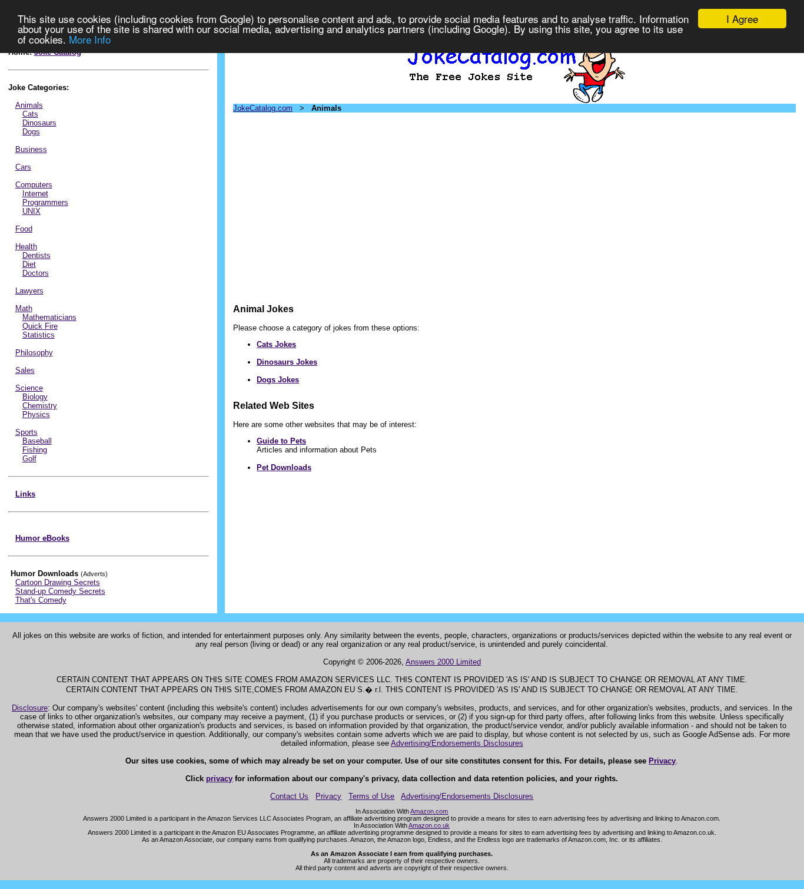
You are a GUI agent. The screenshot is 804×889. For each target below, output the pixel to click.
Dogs (31, 131)
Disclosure (30, 707)
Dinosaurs (39, 122)
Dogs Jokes (278, 379)
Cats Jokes (276, 344)
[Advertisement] (514, 203)
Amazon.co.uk (429, 825)
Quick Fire (40, 326)
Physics (36, 414)
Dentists (36, 255)
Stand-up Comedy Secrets (60, 591)
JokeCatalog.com (263, 108)
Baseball (37, 441)
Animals (29, 105)
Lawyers (29, 290)
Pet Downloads (284, 467)
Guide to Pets (281, 441)
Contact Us (289, 796)
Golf (29, 458)
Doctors (35, 273)
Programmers (45, 202)
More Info (90, 39)
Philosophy (34, 352)
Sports (26, 432)
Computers (33, 184)
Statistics (38, 335)
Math (23, 308)
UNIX (31, 211)
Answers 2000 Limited (443, 661)
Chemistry (39, 405)
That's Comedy (41, 600)
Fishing (34, 449)
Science (29, 388)
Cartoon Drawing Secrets (57, 582)
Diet (29, 264)
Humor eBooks (42, 538)
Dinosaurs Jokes (287, 362)
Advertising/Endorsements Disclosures (457, 743)
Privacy (662, 760)
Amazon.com (429, 811)
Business (31, 149)
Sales (25, 370)
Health (26, 246)
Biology (35, 396)
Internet (35, 193)
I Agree (742, 18)
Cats (30, 114)
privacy (219, 778)
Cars (23, 167)
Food (23, 228)
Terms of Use (371, 796)
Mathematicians (49, 317)
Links (25, 494)
